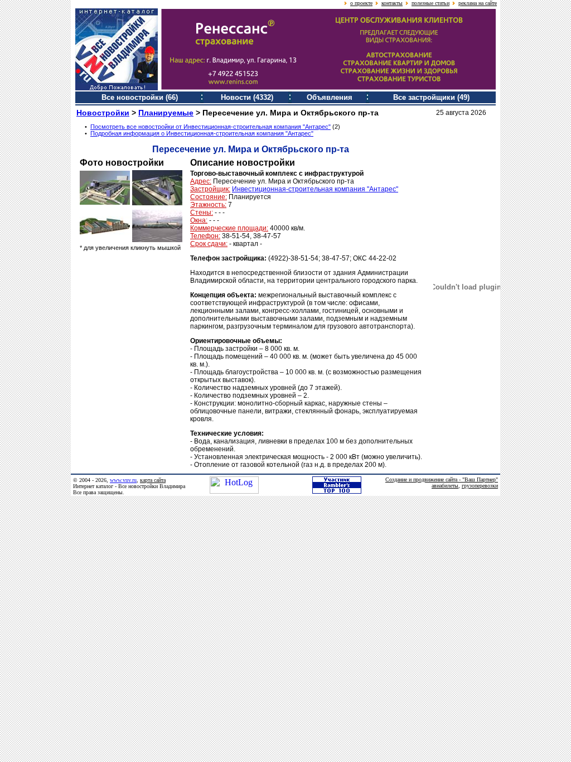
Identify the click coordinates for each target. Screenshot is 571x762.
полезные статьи (430, 3)
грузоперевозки (480, 486)
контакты (392, 3)
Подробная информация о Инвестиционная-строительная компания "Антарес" (201, 133)
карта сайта (153, 480)
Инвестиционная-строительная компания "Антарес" (315, 189)
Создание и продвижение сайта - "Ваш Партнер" (441, 479)
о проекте (361, 3)
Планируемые (165, 112)
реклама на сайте (477, 3)
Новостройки (102, 112)
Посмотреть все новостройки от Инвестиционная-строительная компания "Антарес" (210, 126)
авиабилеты (445, 486)
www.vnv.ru (123, 480)
